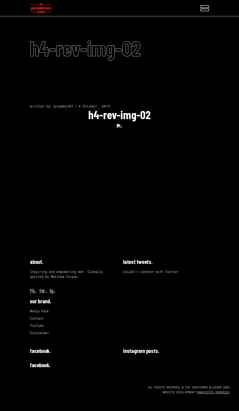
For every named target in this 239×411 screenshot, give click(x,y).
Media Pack (39, 311)
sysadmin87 (63, 106)
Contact (36, 318)
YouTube (37, 325)
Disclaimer (39, 333)
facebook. (40, 350)
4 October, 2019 (94, 106)
